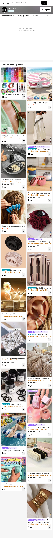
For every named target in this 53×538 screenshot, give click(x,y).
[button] (3, 3)
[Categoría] (8, 3)
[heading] (23, 8)
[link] (4, 10)
